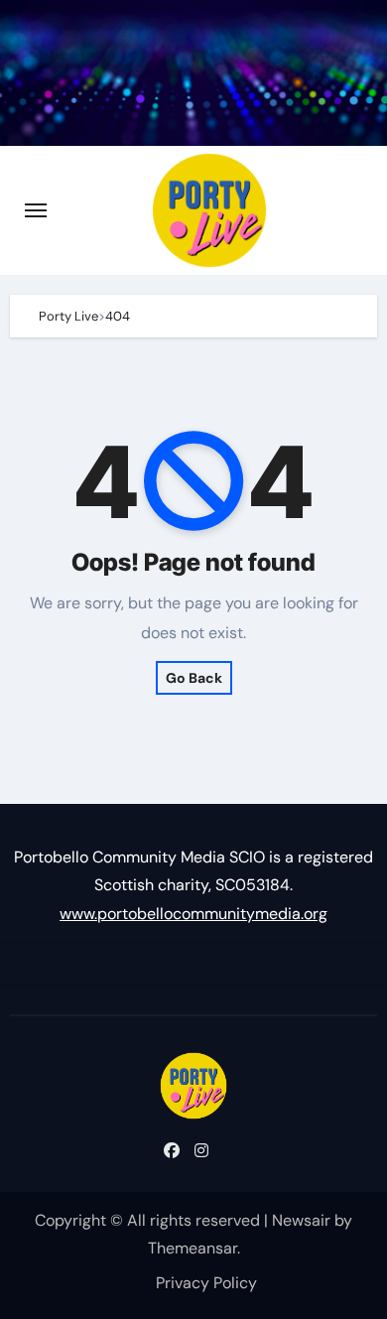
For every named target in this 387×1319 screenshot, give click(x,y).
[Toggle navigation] (36, 210)
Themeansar (192, 1248)
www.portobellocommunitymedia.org (193, 913)
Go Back (194, 678)
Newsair (301, 1220)
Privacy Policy (206, 1282)
